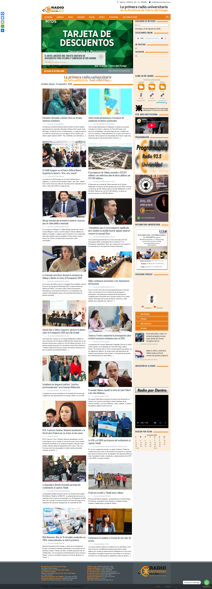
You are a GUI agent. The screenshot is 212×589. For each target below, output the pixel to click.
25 (136, 446)
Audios (70, 17)
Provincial (61, 124)
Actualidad (48, 17)
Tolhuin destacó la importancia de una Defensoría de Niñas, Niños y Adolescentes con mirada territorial (108, 71)
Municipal (107, 181)
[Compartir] (2, 30)
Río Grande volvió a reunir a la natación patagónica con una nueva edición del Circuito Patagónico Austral (156, 337)
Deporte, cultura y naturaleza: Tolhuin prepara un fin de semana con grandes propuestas (157, 353)
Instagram (147, 308)
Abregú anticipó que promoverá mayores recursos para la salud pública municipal (64, 222)
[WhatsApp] (2, 26)
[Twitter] (2, 18)
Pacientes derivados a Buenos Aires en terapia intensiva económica (62, 119)
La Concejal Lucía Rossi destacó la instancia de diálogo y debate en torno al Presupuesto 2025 (62, 276)
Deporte (102, 17)
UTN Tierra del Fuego (130, 17)
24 (164, 444)
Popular (143, 319)
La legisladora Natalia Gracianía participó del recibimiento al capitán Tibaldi (61, 486)
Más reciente (145, 314)
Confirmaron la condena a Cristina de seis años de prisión (109, 539)
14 (150, 442)
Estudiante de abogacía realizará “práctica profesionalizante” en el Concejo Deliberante (61, 386)
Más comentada (146, 323)
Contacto (168, 586)
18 (136, 444)
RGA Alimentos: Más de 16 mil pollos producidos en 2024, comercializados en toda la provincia (64, 538)
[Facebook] (2, 14)
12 (141, 442)
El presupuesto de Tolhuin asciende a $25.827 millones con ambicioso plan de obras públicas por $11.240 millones (109, 175)
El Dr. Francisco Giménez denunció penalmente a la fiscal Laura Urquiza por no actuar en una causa (64, 431)
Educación (80, 17)
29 (155, 446)
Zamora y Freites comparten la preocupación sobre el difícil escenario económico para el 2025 (109, 337)
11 (136, 442)
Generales (60, 17)
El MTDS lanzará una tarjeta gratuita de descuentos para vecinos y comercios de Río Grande (70, 57)
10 (164, 440)
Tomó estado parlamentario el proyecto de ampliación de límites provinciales (106, 119)
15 (155, 442)
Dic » (156, 448)
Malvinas (102, 124)
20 (145, 444)
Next (135, 44)
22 (155, 444)
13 (145, 442)
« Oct (137, 448)
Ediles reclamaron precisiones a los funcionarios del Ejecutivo (108, 282)
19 (141, 444)
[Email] (2, 22)
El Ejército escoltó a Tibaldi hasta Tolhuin (105, 492)
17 (164, 442)
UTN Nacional (113, 17)
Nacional (102, 544)
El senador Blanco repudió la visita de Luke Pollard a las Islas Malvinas (109, 391)
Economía (55, 62)
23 (160, 444)
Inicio (158, 586)
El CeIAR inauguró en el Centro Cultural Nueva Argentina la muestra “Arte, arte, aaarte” (62, 171)
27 (145, 446)
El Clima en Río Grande (152, 80)
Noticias (144, 328)
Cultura (92, 17)
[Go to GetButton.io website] (206, 586)
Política (56, 124)
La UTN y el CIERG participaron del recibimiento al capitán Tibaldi (109, 441)
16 (160, 442)
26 (141, 446)
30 (160, 446)
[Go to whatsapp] (206, 582)
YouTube (160, 308)
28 (150, 446)
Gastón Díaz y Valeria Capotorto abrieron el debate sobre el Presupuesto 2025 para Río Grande (64, 331)
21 (150, 444)
